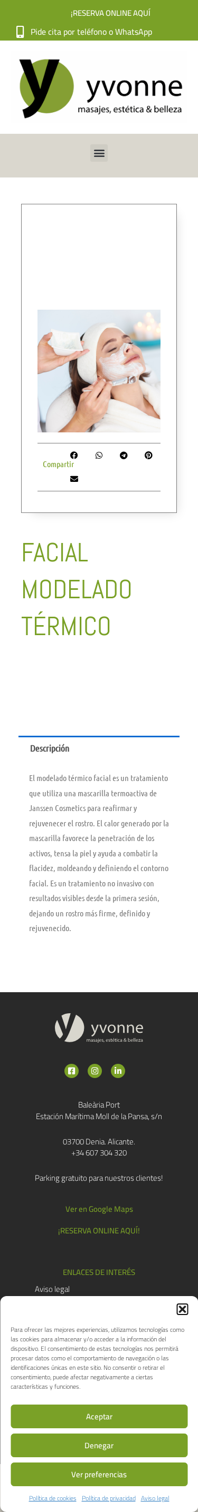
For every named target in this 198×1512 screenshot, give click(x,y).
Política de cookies (53, 1498)
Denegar (99, 1445)
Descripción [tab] (50, 748)
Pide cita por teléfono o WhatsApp (91, 31)
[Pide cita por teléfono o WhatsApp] (20, 32)
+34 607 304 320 (99, 1152)
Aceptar (99, 1416)
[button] (182, 1309)
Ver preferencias (99, 1474)
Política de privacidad (109, 1498)
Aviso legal (155, 1498)
